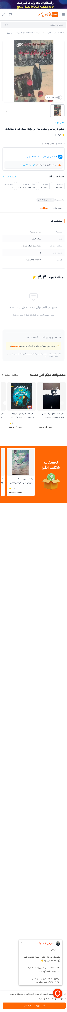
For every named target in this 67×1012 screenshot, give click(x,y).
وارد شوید (15, 346)
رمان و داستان (47, 143)
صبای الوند (60, 122)
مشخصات (57, 208)
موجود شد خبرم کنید (32, 1005)
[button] (5, 403)
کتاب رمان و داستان (45, 199)
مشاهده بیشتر (11, 374)
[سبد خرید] (10, 14)
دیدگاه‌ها (44, 208)
